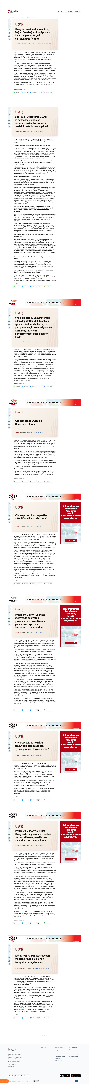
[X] (15, 1076)
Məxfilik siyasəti (72, 1052)
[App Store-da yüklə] (65, 1075)
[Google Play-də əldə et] (76, 1075)
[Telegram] (22, 1076)
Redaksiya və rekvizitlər (60, 1052)
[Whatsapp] (9, 1076)
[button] (9, 20)
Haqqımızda (57, 1050)
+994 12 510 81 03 (12, 1064)
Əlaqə (56, 1054)
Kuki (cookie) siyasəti (73, 1056)
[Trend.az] (13, 11)
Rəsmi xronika (44, 1052)
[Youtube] (19, 1076)
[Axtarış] (58, 11)
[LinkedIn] (25, 1076)
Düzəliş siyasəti (58, 1058)
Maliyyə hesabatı (58, 1060)
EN (74, 1081)
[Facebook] (12, 1076)
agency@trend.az (11, 1066)
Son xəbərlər (43, 1050)
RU (79, 1081)
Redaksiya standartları (60, 1056)
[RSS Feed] (28, 1076)
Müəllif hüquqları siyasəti (74, 1054)
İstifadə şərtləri (72, 1050)
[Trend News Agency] (12, 1049)
